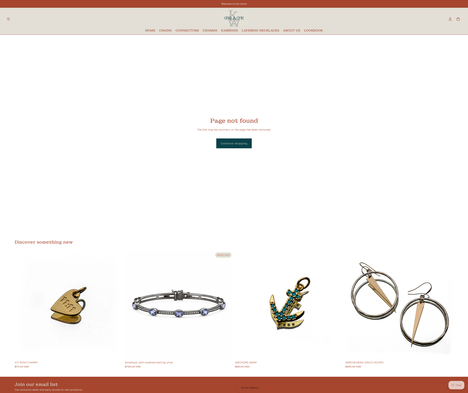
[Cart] (458, 19)
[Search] (8, 19)
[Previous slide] (350, 305)
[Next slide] (447, 305)
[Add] (117, 353)
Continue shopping (234, 143)
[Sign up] (448, 388)
